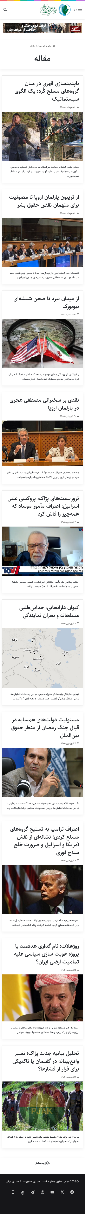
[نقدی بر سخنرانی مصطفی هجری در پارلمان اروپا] (42, 444)
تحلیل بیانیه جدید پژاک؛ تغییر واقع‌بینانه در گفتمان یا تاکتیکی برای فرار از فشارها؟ (45, 1061)
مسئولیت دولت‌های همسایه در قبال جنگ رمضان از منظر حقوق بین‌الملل (45, 727)
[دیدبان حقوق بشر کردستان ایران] (55, 10)
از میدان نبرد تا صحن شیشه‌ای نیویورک (46, 302)
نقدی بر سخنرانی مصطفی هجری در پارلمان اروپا (44, 404)
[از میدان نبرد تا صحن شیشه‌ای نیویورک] (42, 343)
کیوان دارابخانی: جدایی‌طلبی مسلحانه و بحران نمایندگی (49, 611)
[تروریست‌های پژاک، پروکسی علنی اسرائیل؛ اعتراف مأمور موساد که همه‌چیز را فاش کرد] (42, 551)
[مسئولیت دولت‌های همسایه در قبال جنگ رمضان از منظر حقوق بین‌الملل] (42, 772)
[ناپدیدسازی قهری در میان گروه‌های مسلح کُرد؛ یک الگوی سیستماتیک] (42, 136)
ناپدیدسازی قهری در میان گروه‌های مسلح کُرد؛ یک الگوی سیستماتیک (46, 91)
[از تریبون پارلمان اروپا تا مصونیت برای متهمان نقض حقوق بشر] (42, 242)
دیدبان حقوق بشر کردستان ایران (23, 1182)
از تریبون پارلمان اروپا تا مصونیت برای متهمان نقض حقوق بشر (44, 201)
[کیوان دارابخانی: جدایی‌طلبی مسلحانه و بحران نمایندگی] (42, 658)
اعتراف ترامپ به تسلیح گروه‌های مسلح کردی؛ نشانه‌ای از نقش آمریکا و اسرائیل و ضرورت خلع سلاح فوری (44, 841)
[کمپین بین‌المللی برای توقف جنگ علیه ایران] (42, 28)
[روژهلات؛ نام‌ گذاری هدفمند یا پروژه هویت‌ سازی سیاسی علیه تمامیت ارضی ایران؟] (42, 997)
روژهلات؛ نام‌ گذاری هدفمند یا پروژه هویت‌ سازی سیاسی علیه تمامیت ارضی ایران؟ (46, 954)
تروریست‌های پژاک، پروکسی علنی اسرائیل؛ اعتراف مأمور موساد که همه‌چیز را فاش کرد (43, 506)
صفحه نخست (45, 46)
